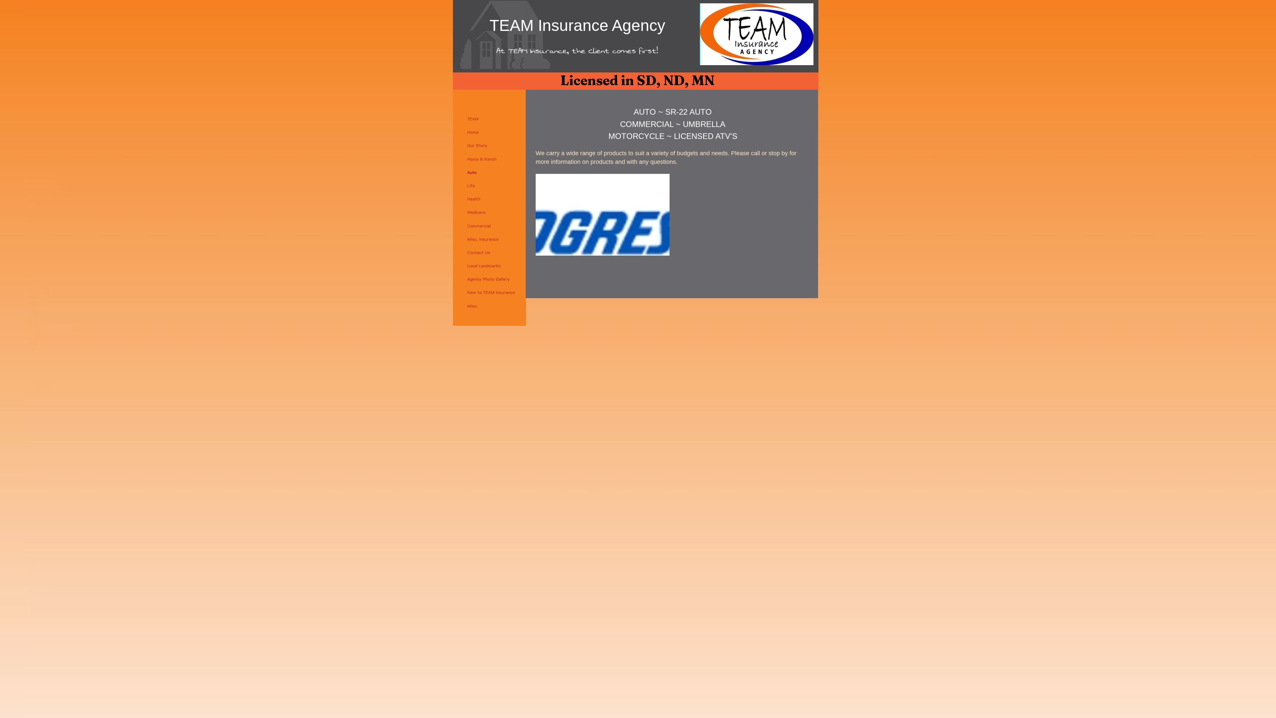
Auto (472, 172)
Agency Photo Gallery (488, 279)
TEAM (472, 119)
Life (471, 185)
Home (472, 132)
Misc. (472, 306)
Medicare (476, 212)
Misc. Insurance (482, 239)
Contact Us (478, 252)
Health (473, 199)
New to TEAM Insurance (491, 292)
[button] (603, 215)
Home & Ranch (481, 159)
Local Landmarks (484, 266)
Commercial (479, 226)
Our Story (477, 145)
